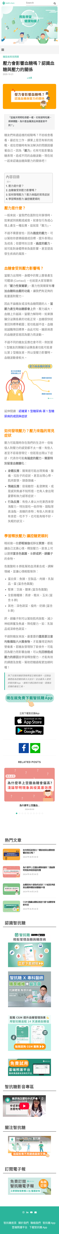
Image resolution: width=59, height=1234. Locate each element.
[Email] (35, 1212)
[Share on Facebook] (24, 748)
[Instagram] (23, 1212)
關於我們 (23, 1222)
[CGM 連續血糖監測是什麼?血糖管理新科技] (11, 906)
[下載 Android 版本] (29, 730)
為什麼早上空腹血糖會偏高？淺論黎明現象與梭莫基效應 (39, 868)
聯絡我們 (36, 1222)
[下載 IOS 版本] (29, 721)
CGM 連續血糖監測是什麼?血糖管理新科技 (39, 903)
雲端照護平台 (19, 1227)
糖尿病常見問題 (11, 56)
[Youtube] (31, 1212)
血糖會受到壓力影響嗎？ (22, 190)
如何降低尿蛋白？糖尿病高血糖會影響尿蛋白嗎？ (39, 851)
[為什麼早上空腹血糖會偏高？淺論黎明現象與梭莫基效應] (29, 784)
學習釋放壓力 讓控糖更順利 (24, 198)
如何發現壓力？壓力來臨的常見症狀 (29, 194)
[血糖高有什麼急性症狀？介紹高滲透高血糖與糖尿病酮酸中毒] (11, 889)
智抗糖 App (49, 1222)
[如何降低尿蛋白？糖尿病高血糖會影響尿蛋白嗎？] (11, 854)
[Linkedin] (27, 1212)
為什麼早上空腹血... (29, 805)
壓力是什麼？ (16, 185)
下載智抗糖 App (38, 1227)
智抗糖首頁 (10, 1222)
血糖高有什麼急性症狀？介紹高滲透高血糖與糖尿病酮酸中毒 (39, 886)
